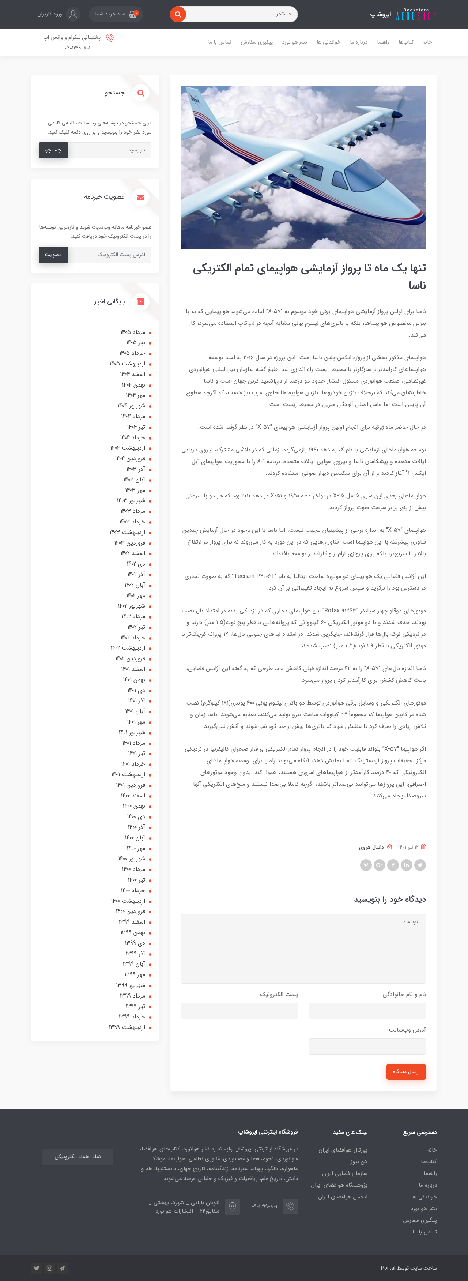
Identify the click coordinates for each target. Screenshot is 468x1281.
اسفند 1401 (133, 669)
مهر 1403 (135, 490)
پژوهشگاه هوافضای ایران (339, 1185)
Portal (388, 1268)
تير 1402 (136, 627)
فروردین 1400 (130, 911)
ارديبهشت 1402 (127, 648)
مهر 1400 (136, 848)
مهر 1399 (134, 974)
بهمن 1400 (133, 806)
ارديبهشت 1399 (127, 1027)
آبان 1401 (135, 711)
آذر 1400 (136, 827)
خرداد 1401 (133, 764)
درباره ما (358, 42)
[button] (116, 14)
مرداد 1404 (133, 416)
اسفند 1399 (131, 922)
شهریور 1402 (131, 606)
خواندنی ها (329, 42)
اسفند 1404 (132, 374)
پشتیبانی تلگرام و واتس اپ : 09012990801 (71, 42)
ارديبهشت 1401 (128, 774)
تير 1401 (136, 753)
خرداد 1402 (132, 637)
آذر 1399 (135, 953)
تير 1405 (135, 342)
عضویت (53, 255)
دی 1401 (136, 690)
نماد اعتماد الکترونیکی (77, 1157)
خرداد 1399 (131, 1016)
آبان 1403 (134, 479)
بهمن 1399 (132, 932)
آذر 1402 (136, 574)
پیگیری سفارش (257, 42)
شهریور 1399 (130, 985)
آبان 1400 (135, 837)
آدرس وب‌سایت (407, 1029)
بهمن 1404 (133, 385)
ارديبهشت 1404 (127, 447)
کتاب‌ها (406, 42)
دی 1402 (136, 563)
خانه (427, 42)
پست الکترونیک (279, 994)
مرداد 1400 (133, 869)
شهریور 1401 (131, 732)
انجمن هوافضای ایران (342, 1196)
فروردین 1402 (130, 658)
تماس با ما (219, 42)
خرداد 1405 (132, 353)
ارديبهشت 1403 (127, 532)
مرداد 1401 (133, 743)
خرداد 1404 (132, 437)
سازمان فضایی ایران (344, 1173)
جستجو (53, 150)
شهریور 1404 (131, 405)
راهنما (383, 42)
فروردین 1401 (130, 785)
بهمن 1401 (134, 679)
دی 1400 (136, 816)
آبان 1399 (133, 964)
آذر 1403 (135, 469)
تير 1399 (135, 1006)
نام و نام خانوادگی (404, 994)
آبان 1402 (134, 585)
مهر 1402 (135, 595)
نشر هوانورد (294, 42)
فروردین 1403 (129, 543)
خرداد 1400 (133, 890)
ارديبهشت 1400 (128, 901)
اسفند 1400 (133, 795)
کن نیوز (359, 1161)
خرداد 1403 (132, 521)
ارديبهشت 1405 (127, 363)
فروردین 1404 (130, 458)
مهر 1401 (136, 721)
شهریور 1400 (131, 858)
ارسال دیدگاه (406, 1072)
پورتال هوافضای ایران (342, 1150)
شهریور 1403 (131, 500)
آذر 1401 (136, 700)
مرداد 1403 (132, 511)
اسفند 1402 (132, 553)
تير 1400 (136, 879)
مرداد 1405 (132, 332)
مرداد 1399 (132, 995)
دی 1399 (135, 943)
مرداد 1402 (133, 616)
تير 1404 (136, 427)
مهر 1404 (135, 395)
